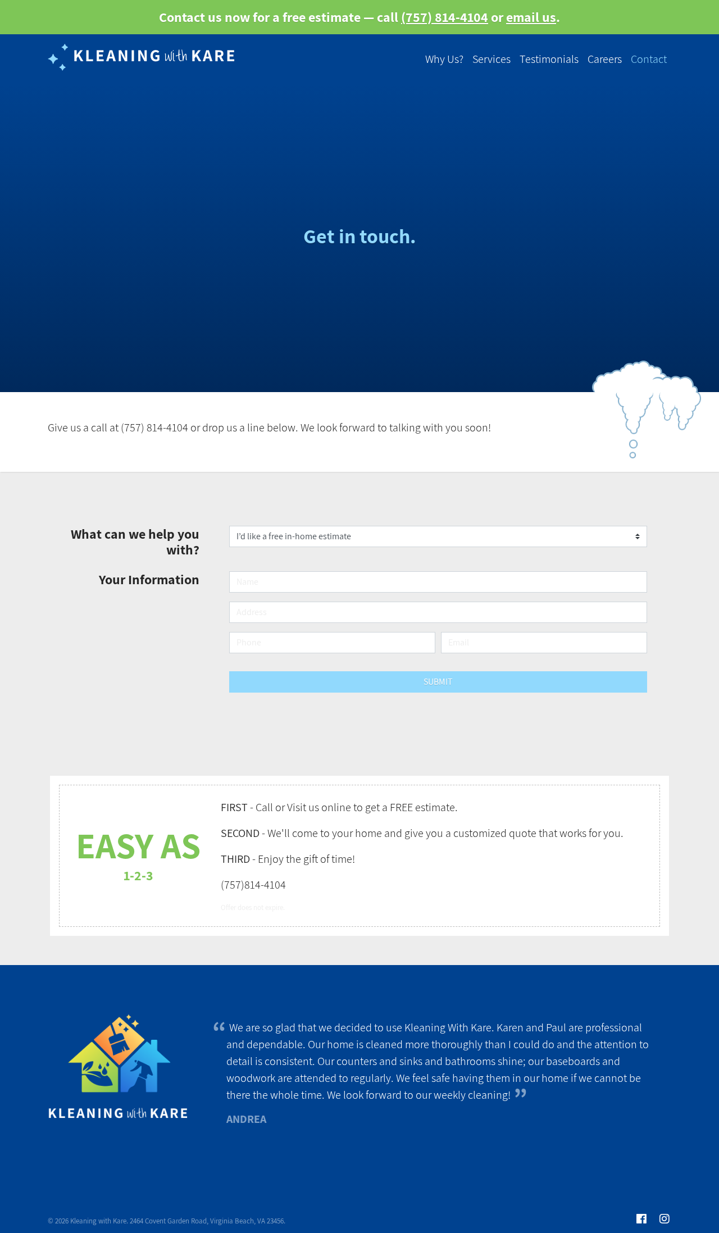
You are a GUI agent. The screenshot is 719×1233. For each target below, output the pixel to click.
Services (491, 59)
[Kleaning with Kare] (143, 59)
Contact (649, 59)
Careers (605, 59)
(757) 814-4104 (444, 17)
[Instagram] (664, 1219)
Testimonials (549, 59)
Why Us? (444, 59)
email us (531, 17)
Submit (438, 682)
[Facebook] (641, 1219)
